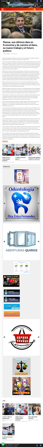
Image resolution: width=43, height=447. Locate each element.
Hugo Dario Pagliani (7, 53)
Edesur (3, 446)
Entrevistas (17, 444)
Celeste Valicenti (24, 160)
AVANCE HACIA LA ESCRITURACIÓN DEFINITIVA (6, 159)
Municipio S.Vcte (11, 444)
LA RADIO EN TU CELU (9, 446)
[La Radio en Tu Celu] (21, 176)
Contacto (15, 446)
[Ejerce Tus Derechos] (12, 292)
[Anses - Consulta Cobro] (12, 306)
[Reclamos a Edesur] (21, 366)
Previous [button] (4, 203)
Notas (6, 444)
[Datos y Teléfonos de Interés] (12, 313)
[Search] (33, 9)
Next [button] (38, 203)
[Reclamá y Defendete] (12, 299)
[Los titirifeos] (21, 385)
